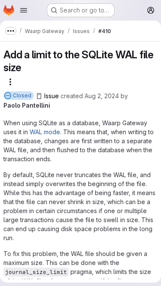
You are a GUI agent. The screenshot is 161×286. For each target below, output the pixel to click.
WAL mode (45, 131)
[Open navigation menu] (23, 10)
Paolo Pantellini (26, 105)
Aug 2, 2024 (102, 95)
